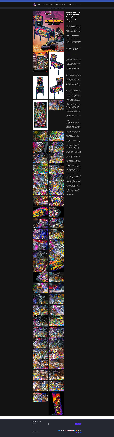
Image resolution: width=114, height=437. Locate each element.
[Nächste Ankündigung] (81, 1)
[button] (77, 5)
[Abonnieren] (47, 424)
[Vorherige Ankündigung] (33, 1)
